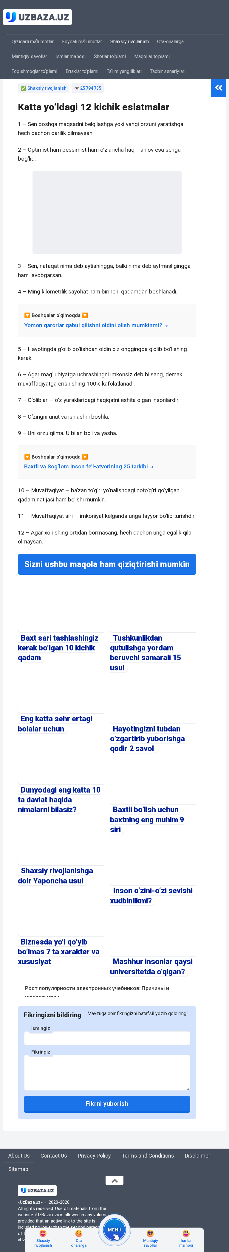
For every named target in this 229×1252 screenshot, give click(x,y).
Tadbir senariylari (167, 71)
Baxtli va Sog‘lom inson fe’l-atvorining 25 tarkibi (86, 466)
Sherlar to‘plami (110, 56)
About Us (19, 1155)
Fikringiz (40, 1052)
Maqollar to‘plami (152, 56)
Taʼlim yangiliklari (124, 71)
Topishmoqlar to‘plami (34, 71)
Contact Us (54, 1155)
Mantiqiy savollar (29, 56)
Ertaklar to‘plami (82, 71)
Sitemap (18, 1169)
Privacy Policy (94, 1155)
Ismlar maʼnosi (70, 56)
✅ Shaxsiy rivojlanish (43, 88)
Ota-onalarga (170, 41)
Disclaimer (197, 1155)
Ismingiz (40, 1028)
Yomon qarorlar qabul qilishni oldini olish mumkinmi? (93, 325)
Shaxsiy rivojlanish (129, 41)
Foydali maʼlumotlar (82, 41)
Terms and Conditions (148, 1155)
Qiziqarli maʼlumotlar (33, 41)
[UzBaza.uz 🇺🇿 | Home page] (37, 17)
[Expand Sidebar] (218, 88)
